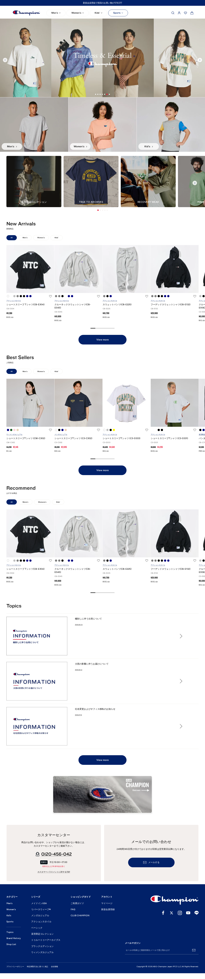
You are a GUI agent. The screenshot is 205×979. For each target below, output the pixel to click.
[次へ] (200, 60)
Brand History (13, 938)
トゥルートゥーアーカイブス (45, 940)
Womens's (42, 502)
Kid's (8, 915)
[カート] (191, 13)
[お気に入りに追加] (50, 296)
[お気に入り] (185, 13)
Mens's (25, 502)
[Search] (173, 13)
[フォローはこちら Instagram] (180, 913)
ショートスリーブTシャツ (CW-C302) (25, 438)
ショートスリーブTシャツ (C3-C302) (73, 438)
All (12, 238)
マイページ (106, 903)
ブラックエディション (42, 946)
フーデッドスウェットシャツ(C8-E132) (170, 304)
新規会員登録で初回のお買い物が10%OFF (102, 3)
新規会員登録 (108, 909)
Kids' (97, 13)
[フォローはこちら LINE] (196, 913)
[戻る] (5, 60)
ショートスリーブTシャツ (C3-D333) (121, 438)
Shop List (11, 944)
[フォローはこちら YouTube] (188, 913)
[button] (98, 210)
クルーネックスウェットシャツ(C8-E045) (72, 306)
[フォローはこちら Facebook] (163, 913)
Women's (76, 13)
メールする (154, 862)
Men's (54, 13)
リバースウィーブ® (41, 909)
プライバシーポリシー (15, 967)
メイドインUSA (39, 903)
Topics (9, 932)
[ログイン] (179, 13)
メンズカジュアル (60, 434)
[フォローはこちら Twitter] (171, 913)
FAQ (73, 909)
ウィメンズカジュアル (14, 434)
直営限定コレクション (42, 934)
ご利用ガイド (77, 903)
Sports (116, 13)
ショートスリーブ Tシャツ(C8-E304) (25, 304)
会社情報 (54, 967)
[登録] (193, 950)
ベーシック (36, 927)
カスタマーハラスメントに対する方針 (53, 872)
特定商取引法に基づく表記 (37, 967)
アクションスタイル (13, 301)
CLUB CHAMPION (80, 915)
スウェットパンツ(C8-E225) (117, 304)
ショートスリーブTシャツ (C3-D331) (169, 438)
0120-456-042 (56, 854)
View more (102, 339)
